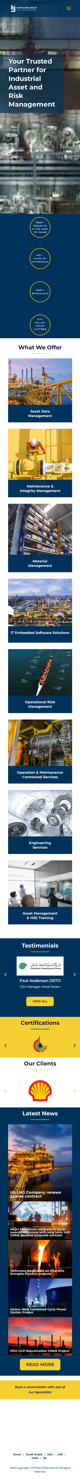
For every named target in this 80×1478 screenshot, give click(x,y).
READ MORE (40, 1364)
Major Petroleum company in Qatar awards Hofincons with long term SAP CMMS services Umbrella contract (40, 1232)
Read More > (40, 393)
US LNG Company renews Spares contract (35, 1194)
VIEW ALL (40, 1001)
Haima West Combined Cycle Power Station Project (38, 1310)
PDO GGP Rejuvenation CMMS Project (39, 1351)
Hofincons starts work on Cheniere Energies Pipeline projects (37, 1272)
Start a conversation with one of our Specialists (40, 1389)
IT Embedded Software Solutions (40, 633)
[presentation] (5, 974)
